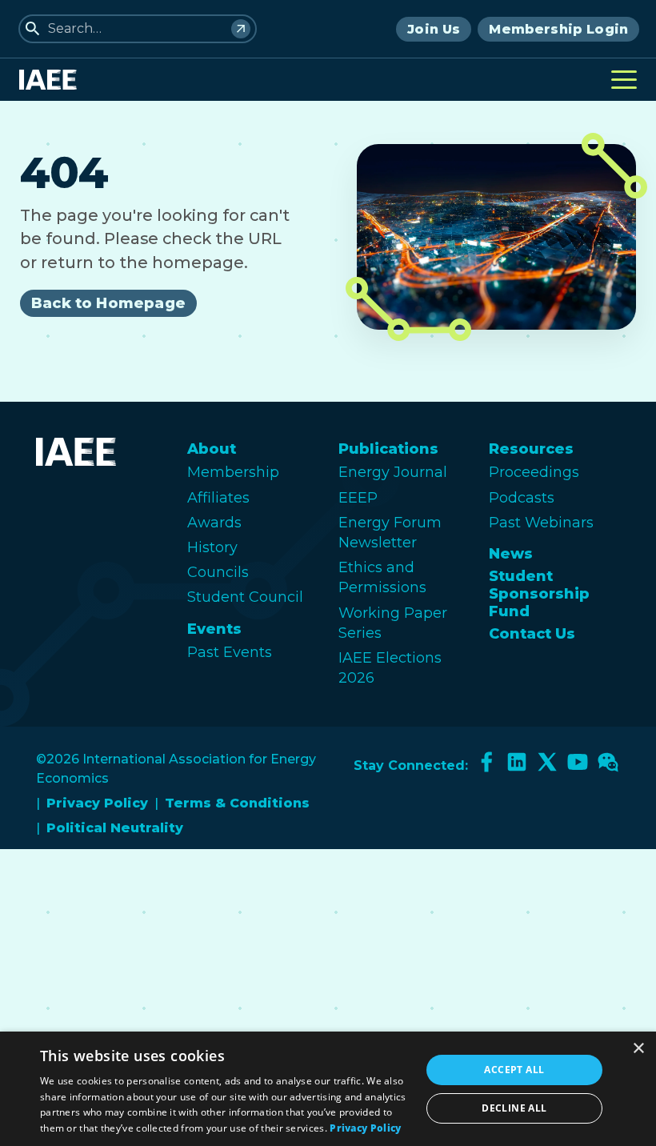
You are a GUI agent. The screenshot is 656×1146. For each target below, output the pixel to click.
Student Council (245, 597)
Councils (218, 572)
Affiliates (218, 498)
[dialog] (328, 1089)
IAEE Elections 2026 (390, 668)
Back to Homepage (108, 303)
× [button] (638, 1049)
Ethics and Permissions (382, 577)
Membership (233, 472)
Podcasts (521, 498)
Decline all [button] (514, 1108)
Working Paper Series (392, 623)
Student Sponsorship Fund (539, 593)
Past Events (229, 652)
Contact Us (532, 634)
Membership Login (558, 29)
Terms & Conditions (237, 803)
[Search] (240, 28)
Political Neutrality (114, 827)
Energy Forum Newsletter (390, 532)
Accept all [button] (514, 1069)
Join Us (433, 29)
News (511, 554)
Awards (214, 522)
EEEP (358, 498)
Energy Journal (392, 472)
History (212, 547)
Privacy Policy (97, 803)
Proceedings (534, 472)
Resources (531, 449)
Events (214, 629)
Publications (388, 449)
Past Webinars (541, 522)
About (211, 449)
